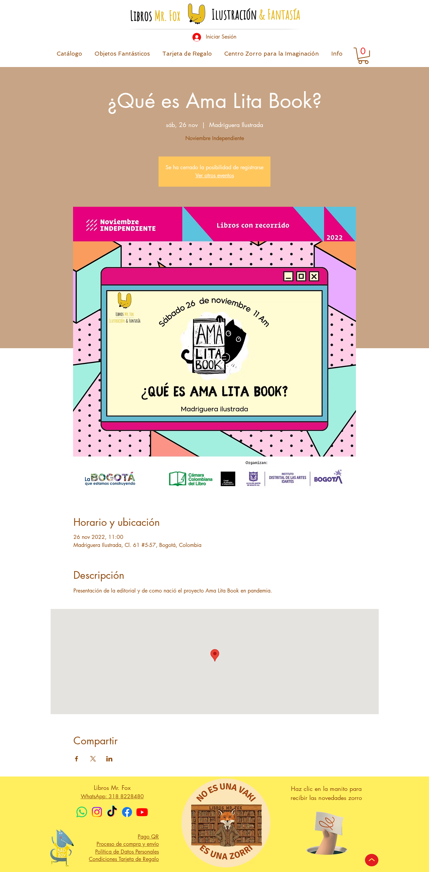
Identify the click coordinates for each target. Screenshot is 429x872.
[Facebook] (127, 812)
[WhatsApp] (81, 812)
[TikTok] (112, 812)
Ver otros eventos (214, 175)
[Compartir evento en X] (93, 758)
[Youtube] (142, 812)
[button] (337, 56)
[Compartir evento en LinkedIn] (109, 758)
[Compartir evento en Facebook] (76, 758)
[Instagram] (97, 812)
